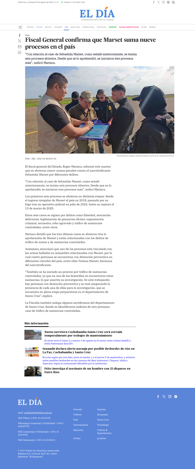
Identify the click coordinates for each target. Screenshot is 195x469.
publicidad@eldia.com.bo (38, 412)
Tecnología (101, 27)
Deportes (112, 27)
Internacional (88, 27)
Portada (30, 27)
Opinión (39, 27)
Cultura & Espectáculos (129, 27)
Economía (58, 27)
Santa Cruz (75, 27)
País (66, 27)
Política (48, 27)
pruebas (152, 27)
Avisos (144, 27)
